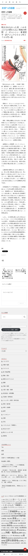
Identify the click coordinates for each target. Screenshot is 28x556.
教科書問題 (16, 525)
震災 (14, 543)
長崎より (23, 540)
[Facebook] (2, 2)
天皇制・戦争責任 (8, 396)
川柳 (11, 523)
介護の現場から (18, 513)
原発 (14, 518)
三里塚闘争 (13, 511)
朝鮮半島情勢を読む (11, 530)
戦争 (24, 523)
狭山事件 (19, 533)
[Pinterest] (13, 2)
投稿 (13, 525)
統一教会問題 (6, 372)
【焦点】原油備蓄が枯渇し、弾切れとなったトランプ (14, 486)
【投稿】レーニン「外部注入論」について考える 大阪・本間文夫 (14, 481)
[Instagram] (9, 2)
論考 (4, 411)
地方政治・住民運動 (8, 393)
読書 (2, 24)
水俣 (4, 533)
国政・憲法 (6, 375)
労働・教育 (6, 386)
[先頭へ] (25, 549)
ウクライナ (6, 368)
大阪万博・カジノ (20, 521)
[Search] (20, 2)
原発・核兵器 (6, 404)
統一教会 (21, 535)
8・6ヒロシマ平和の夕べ (9, 496)
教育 (20, 525)
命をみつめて (6, 428)
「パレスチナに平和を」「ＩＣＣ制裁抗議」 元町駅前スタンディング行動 (14, 465)
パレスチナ (6, 361)
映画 (23, 527)
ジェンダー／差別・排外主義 (11, 400)
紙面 (2, 450)
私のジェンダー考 (8, 432)
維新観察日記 (10, 538)
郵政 (19, 540)
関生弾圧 (4, 543)
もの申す (3, 501)
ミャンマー (20, 509)
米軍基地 (16, 535)
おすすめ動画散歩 (19, 496)
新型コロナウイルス (8, 379)
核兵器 (22, 530)
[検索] (24, 317)
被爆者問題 (16, 538)
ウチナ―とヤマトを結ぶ (17, 501)
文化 (5, 24)
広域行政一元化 (16, 523)
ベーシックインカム (14, 509)
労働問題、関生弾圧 (6, 518)
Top (2, 447)
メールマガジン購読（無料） (11, 329)
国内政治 (8, 520)
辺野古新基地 (12, 540)
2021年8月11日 (8, 40)
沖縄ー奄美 (6, 364)
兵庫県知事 (14, 516)
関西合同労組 (10, 543)
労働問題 (22, 516)
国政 (11, 520)
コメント (22, 303)
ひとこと (9, 499)
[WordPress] (16, 2)
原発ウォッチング (20, 518)
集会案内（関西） (6, 461)
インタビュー (6, 414)
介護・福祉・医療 (8, 389)
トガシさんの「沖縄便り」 (10, 425)
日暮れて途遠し (6, 527)
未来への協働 (6, 12)
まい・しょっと (19, 499)
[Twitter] (6, 2)
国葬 (13, 520)
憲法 (21, 523)
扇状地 (5, 435)
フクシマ (8, 509)
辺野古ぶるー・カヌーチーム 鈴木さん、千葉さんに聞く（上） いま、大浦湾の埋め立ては (14, 476)
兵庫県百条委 (6, 516)
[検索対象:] (14, 317)
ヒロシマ (17, 507)
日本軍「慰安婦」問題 (16, 527)
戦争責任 (3, 525)
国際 (4, 382)
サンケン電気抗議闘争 (16, 503)
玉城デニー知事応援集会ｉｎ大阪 (10, 457)
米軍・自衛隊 (6, 407)
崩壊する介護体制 (5, 523)
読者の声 (23, 538)
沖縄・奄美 (10, 532)
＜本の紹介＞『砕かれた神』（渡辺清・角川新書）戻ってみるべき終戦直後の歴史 (14, 470)
